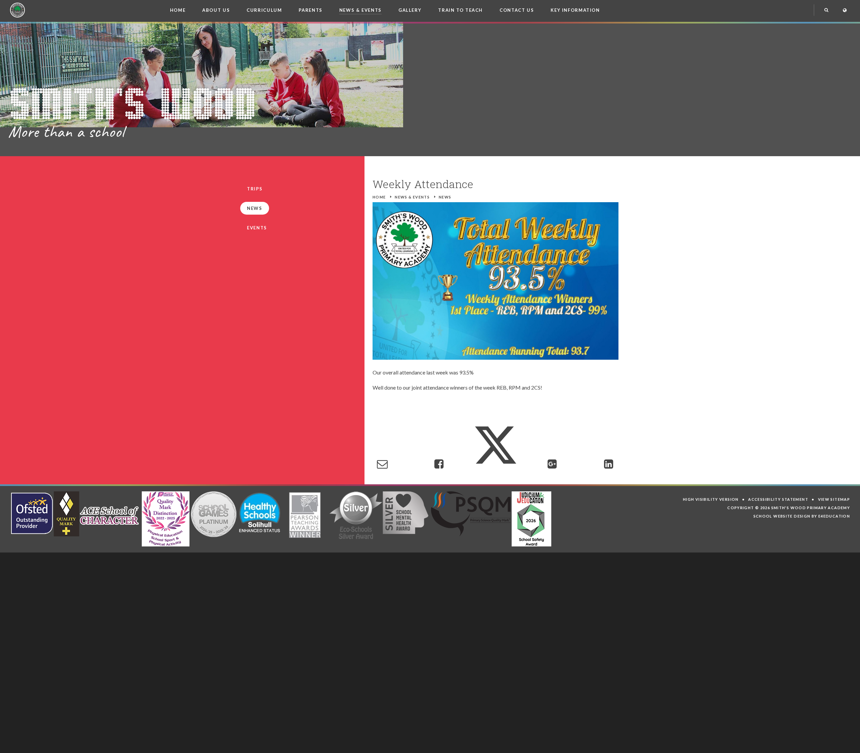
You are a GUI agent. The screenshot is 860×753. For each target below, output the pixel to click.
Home (379, 197)
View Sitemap (834, 499)
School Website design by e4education (802, 516)
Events (257, 227)
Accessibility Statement (778, 499)
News (445, 197)
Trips (254, 188)
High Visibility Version (711, 499)
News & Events (412, 197)
